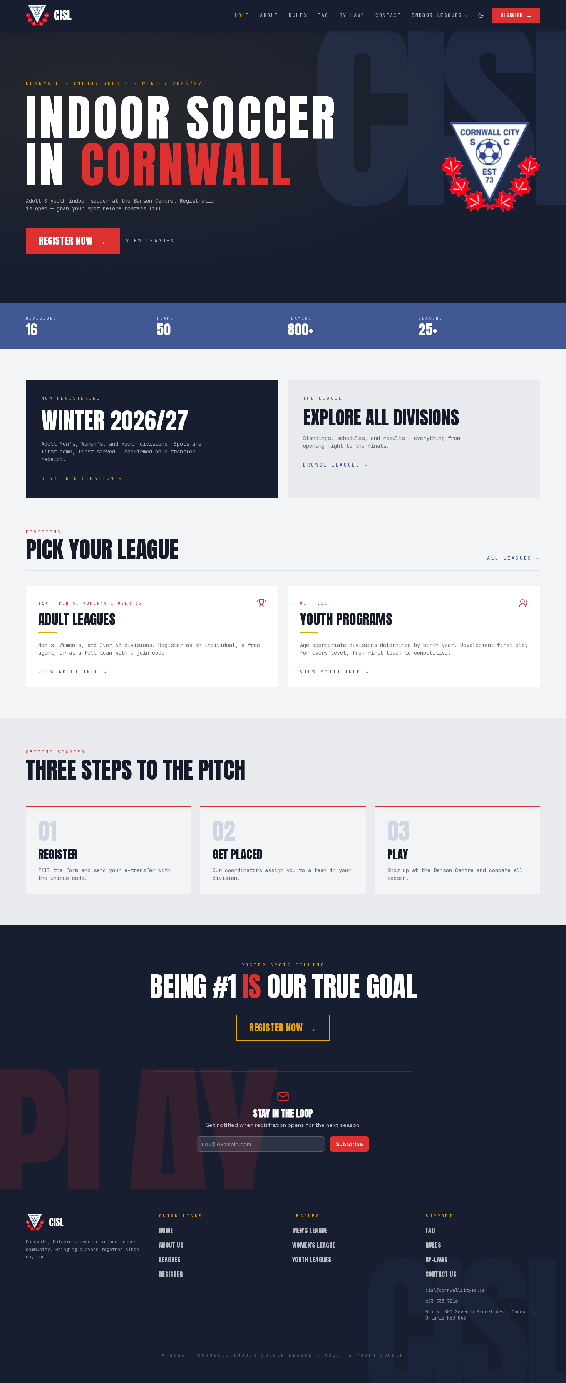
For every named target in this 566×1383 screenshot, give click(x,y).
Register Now (73, 241)
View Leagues (150, 241)
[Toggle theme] (481, 15)
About (269, 15)
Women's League (313, 1245)
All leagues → (513, 558)
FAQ (323, 15)
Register (516, 15)
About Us (171, 1245)
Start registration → (82, 478)
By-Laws (352, 15)
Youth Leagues (311, 1259)
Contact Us (440, 1274)
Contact (388, 15)
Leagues (170, 1259)
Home (242, 15)
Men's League (310, 1230)
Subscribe (349, 1144)
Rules (298, 15)
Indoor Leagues (437, 15)
